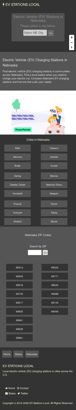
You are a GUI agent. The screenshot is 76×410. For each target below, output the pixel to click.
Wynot (54, 221)
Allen (17, 148)
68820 (19, 311)
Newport (54, 193)
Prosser (18, 203)
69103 (19, 293)
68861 (19, 337)
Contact (24, 388)
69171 (54, 276)
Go (50, 33)
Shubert (18, 221)
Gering (17, 175)
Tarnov (54, 203)
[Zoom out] (71, 42)
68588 (54, 293)
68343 (19, 276)
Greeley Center (17, 184)
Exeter (54, 165)
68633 (54, 285)
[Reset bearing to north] (71, 47)
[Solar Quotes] (38, 112)
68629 (19, 329)
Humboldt (17, 193)
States (12, 393)
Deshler (54, 156)
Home (11, 388)
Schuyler (17, 212)
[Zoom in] (71, 37)
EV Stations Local (22, 4)
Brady (17, 165)
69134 (54, 302)
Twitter (24, 393)
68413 (19, 267)
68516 (19, 285)
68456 (54, 311)
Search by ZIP (38, 246)
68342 (54, 267)
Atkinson (17, 156)
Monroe (54, 175)
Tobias (54, 212)
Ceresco (54, 148)
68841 (19, 320)
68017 (19, 302)
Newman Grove (54, 184)
